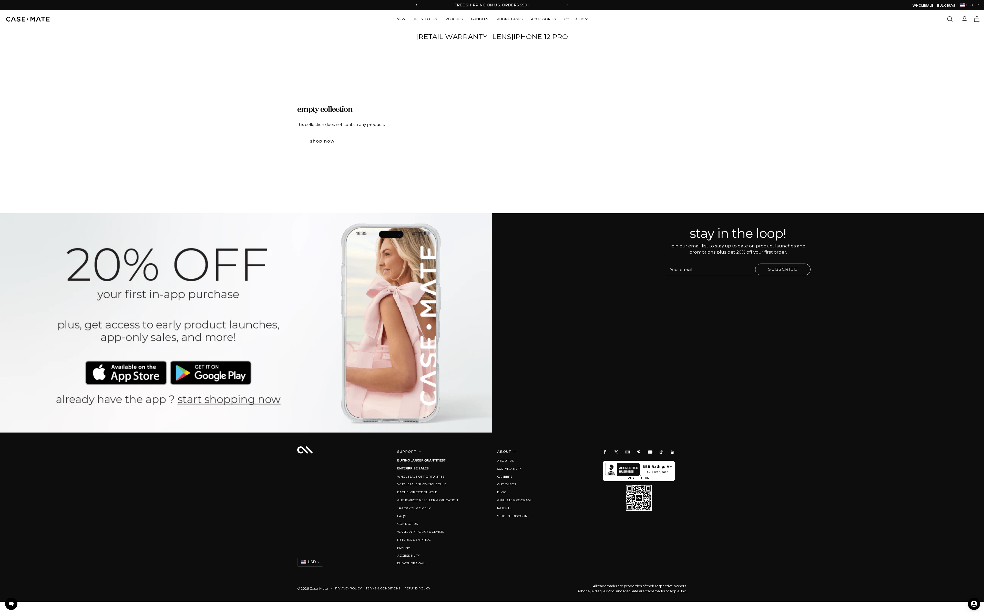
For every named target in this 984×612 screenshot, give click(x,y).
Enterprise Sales (413, 468)
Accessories (543, 19)
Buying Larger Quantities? (421, 460)
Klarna (403, 547)
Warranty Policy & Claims (420, 532)
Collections (577, 19)
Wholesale (923, 5)
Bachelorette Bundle (417, 492)
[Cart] (977, 19)
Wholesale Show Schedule (421, 484)
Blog (502, 492)
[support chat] (11, 604)
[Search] (951, 19)
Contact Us (407, 524)
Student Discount (513, 516)
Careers (504, 476)
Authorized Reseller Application (427, 500)
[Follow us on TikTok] (661, 452)
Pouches (454, 19)
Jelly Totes (425, 19)
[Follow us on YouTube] (650, 452)
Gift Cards (506, 484)
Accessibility (408, 555)
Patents (504, 508)
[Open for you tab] (974, 604)
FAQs (401, 516)
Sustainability (509, 468)
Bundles (479, 19)
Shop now (322, 141)
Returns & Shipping (414, 539)
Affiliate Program (514, 500)
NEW (400, 19)
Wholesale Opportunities (420, 476)
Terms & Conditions (383, 588)
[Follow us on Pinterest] (638, 452)
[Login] (964, 19)
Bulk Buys (946, 5)
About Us (505, 461)
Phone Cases (510, 19)
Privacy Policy (348, 588)
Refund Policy (417, 588)
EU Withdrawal (411, 563)
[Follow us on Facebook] (605, 452)
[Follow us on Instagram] (627, 452)
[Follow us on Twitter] (616, 452)
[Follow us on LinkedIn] (672, 452)
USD (969, 5)
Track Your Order (414, 508)
